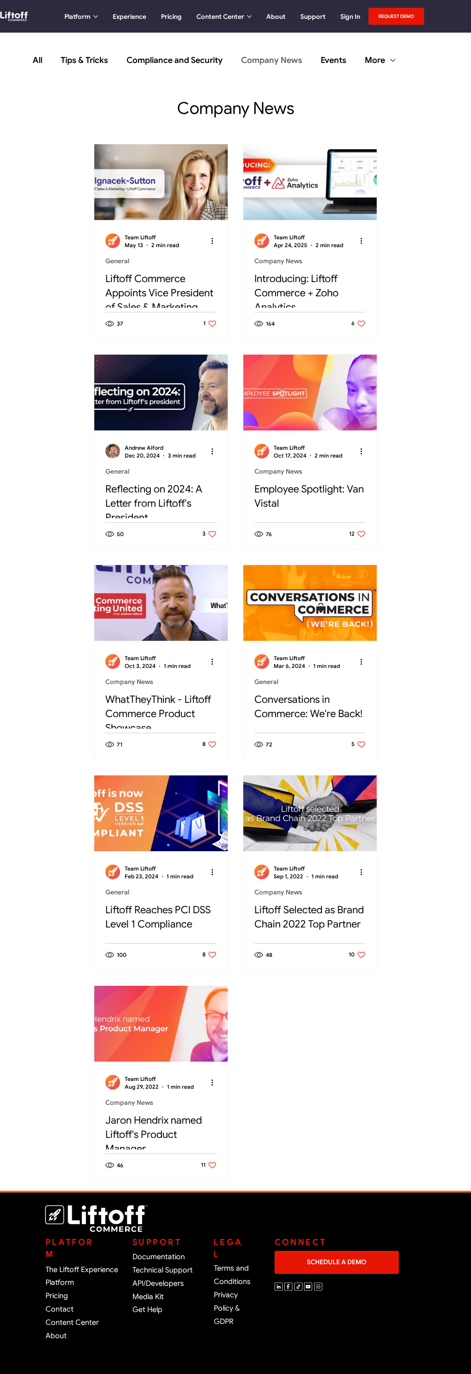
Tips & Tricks (84, 60)
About (56, 1335)
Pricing (57, 1295)
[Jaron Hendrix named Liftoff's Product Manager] (161, 1024)
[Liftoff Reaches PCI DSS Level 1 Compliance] (161, 813)
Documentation (158, 1256)
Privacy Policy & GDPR (227, 1308)
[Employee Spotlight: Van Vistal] (310, 392)
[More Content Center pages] (249, 16)
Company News (271, 60)
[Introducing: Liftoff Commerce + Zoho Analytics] (310, 182)
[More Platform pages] (95, 16)
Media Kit (148, 1296)
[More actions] (215, 240)
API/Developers (158, 1283)
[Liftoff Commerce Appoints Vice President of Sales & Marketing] (161, 182)
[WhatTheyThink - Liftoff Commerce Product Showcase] (161, 603)
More (375, 60)
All (37, 60)
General (117, 261)
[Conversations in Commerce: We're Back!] (310, 603)
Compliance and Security (174, 60)
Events (333, 60)
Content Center (72, 1322)
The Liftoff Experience (82, 1269)
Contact (60, 1309)
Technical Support (162, 1270)
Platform (60, 1282)
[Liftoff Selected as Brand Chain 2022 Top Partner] (310, 813)
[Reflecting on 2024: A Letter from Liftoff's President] (161, 392)
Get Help (147, 1309)
